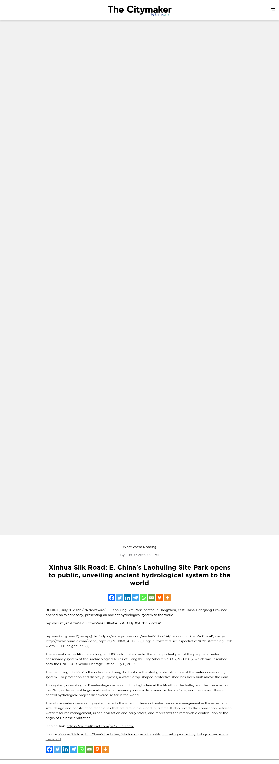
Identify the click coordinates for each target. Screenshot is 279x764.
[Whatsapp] (143, 597)
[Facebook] (111, 597)
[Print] (159, 597)
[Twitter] (119, 597)
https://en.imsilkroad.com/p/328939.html (100, 726)
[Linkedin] (127, 597)
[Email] (151, 597)
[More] (167, 597)
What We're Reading (139, 547)
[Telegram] (135, 597)
